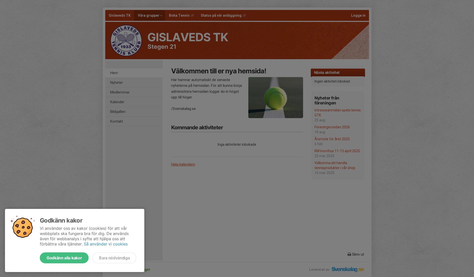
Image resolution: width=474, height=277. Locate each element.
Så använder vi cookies (106, 243)
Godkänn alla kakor (64, 257)
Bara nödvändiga (114, 257)
